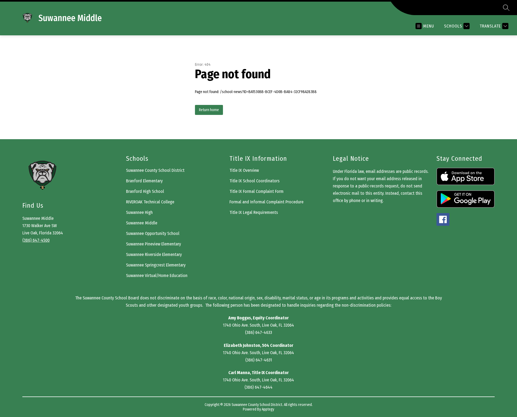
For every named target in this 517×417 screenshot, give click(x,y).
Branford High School (145, 191)
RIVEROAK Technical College (150, 201)
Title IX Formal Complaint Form (256, 191)
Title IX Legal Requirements (253, 212)
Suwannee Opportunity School (152, 233)
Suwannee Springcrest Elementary (156, 265)
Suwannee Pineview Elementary (153, 244)
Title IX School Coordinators (254, 180)
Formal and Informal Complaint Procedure (266, 201)
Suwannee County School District (155, 170)
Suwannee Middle (141, 222)
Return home (209, 110)
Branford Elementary (144, 180)
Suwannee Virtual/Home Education (156, 275)
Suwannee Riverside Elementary (154, 254)
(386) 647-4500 (36, 240)
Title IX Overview (244, 170)
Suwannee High (139, 212)
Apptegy (268, 409)
